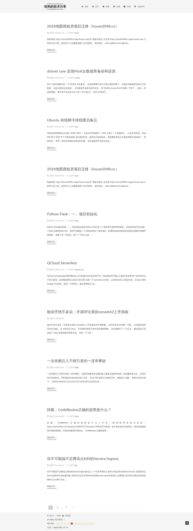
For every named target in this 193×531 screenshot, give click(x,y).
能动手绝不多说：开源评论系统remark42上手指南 (87, 312)
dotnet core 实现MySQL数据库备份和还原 (81, 71)
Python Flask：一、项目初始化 (72, 214)
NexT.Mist (58, 528)
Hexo (52, 520)
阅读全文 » (51, 50)
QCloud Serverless (62, 263)
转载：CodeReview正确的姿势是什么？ (79, 410)
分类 (118, 7)
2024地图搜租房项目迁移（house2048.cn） (83, 26)
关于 (97, 7)
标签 (107, 7)
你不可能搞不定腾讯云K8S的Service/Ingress (83, 459)
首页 (86, 7)
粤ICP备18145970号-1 (84, 524)
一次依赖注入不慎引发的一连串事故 (76, 361)
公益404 (141, 7)
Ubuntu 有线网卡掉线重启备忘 (72, 120)
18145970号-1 (62, 524)
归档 (129, 7)
